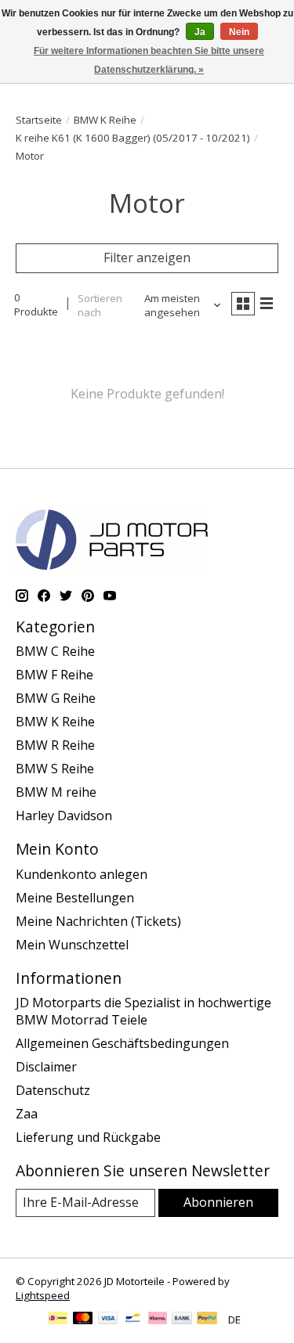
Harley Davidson (64, 815)
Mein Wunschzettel (72, 944)
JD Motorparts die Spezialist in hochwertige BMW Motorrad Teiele (143, 1011)
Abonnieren (218, 1202)
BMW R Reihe (55, 745)
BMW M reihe (56, 792)
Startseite (39, 120)
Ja (199, 32)
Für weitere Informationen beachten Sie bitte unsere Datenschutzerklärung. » (149, 60)
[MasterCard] (83, 1319)
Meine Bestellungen (75, 897)
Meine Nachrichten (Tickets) (98, 921)
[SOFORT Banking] (157, 1319)
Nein (239, 32)
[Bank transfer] (182, 1319)
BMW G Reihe (56, 698)
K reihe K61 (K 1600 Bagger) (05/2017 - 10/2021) (133, 138)
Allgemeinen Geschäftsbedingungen (122, 1043)
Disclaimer (46, 1066)
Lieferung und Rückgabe (88, 1137)
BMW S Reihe (55, 768)
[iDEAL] (57, 1319)
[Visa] (108, 1319)
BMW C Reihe (55, 651)
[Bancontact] (133, 1319)
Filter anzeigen (147, 257)
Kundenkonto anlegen (81, 874)
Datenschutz (53, 1090)
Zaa (27, 1113)
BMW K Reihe (105, 120)
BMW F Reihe (54, 674)
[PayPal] (207, 1319)
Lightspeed (43, 1295)
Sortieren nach (100, 305)
